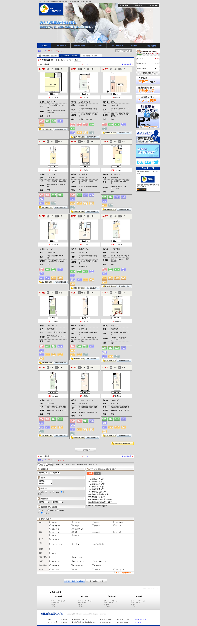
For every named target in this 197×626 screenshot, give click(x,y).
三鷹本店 (138, 5)
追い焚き (76, 544)
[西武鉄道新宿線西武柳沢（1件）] (102, 502)
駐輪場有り (55, 565)
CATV (53, 557)
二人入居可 (76, 522)
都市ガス (97, 526)
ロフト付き (55, 570)
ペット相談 (119, 522)
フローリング (120, 570)
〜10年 (57, 492)
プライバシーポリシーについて (150, 588)
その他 (41, 569)
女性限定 (54, 522)
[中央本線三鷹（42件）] (102, 487)
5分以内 (43, 510)
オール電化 (119, 532)
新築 (42, 492)
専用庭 (75, 570)
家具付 (54, 553)
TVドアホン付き (78, 561)
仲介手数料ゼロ (78, 529)
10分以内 (53, 510)
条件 (40, 523)
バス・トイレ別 (57, 544)
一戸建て (54, 606)
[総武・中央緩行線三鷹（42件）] (102, 499)
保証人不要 (55, 529)
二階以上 (97, 532)
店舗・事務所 (55, 602)
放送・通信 (43, 557)
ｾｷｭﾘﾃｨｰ (41, 561)
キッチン (42, 539)
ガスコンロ (55, 539)
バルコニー (98, 570)
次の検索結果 (126, 64)
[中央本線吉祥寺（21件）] (102, 484)
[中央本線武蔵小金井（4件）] (102, 494)
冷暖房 (41, 549)
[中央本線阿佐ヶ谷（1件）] (102, 481)
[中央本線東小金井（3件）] (102, 492)
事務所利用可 (56, 526)
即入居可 (118, 526)
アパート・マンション (58, 601)
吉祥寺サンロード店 (152, 5)
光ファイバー (77, 557)
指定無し (46, 513)
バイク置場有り (78, 565)
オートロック (56, 561)
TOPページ (42, 51)
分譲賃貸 (76, 535)
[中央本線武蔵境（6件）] (102, 489)
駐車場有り (98, 565)
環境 (40, 532)
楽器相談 (76, 526)
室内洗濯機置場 (99, 544)
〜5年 (49, 492)
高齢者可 (97, 522)
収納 (40, 553)
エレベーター (56, 532)
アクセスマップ (140, 619)
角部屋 (75, 532)
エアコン (54, 549)
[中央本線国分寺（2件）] (102, 497)
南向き (54, 535)
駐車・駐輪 (43, 565)
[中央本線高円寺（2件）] (102, 479)
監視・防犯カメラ (100, 561)
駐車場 (53, 604)
